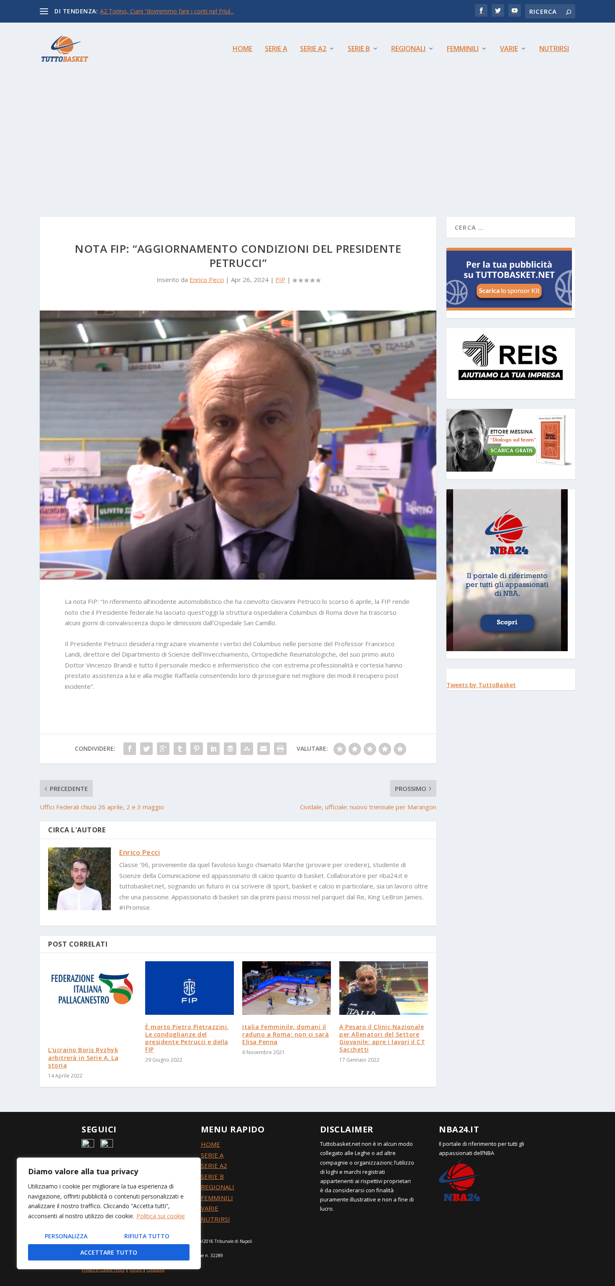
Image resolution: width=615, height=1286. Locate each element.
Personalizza (66, 1236)
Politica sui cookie (160, 1216)
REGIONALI (217, 1187)
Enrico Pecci (207, 279)
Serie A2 (313, 49)
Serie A (276, 49)
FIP (280, 279)
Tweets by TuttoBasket (481, 685)
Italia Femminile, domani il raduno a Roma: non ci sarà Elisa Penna (285, 1034)
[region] (109, 1213)
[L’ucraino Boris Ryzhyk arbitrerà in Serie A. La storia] (92, 999)
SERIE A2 (214, 1165)
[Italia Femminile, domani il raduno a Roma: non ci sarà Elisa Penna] (286, 987)
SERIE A (212, 1155)
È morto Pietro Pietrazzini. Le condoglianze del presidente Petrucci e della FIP (187, 1038)
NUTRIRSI (215, 1219)
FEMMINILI (217, 1198)
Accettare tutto (108, 1252)
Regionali (408, 49)
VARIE (209, 1208)
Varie (509, 49)
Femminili (463, 49)
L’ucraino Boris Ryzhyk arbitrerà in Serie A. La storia (83, 1057)
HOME (210, 1144)
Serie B (359, 49)
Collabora (155, 1270)
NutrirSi (554, 49)
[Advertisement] (307, 137)
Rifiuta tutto (146, 1236)
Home (242, 49)
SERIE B (212, 1176)
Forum (135, 1270)
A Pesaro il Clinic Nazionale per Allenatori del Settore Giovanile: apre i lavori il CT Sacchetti (382, 1038)
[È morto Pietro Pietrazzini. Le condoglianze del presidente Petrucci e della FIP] (189, 987)
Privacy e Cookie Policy (103, 1270)
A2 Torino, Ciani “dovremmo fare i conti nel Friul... (167, 11)
